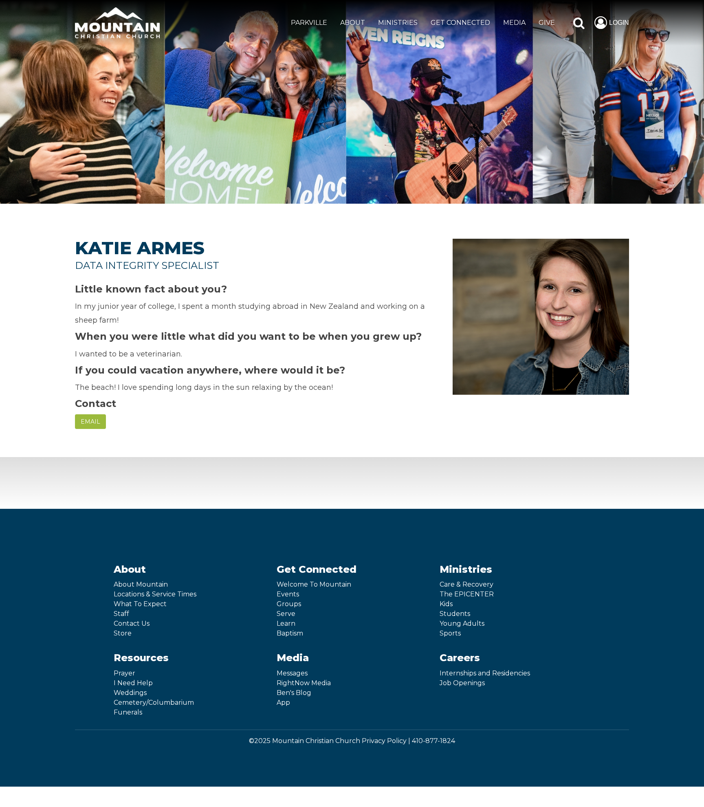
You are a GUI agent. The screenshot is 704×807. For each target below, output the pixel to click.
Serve (286, 614)
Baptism (290, 633)
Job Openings (462, 683)
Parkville (309, 22)
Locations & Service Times (155, 594)
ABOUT (352, 22)
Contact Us (132, 623)
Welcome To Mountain (314, 584)
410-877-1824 (433, 741)
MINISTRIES (398, 22)
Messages (292, 673)
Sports (450, 633)
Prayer (124, 673)
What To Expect (140, 604)
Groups (289, 604)
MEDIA (514, 22)
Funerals (128, 712)
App (283, 702)
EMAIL (90, 421)
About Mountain (141, 584)
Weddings (130, 693)
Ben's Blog (294, 693)
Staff (121, 614)
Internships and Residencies (485, 673)
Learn (286, 623)
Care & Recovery (466, 584)
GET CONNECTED (460, 22)
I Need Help (133, 683)
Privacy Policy (384, 741)
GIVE (547, 22)
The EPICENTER (467, 594)
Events (288, 594)
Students (455, 614)
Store (123, 633)
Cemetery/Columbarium (154, 702)
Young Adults (462, 623)
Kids (446, 604)
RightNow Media (304, 683)
